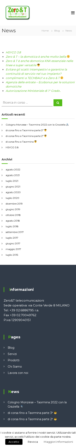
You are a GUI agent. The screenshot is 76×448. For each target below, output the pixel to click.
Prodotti (13, 360)
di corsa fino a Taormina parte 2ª (25, 135)
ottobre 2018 (13, 214)
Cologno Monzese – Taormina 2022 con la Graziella (36, 124)
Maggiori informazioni (58, 441)
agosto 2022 (13, 169)
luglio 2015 (12, 254)
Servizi (12, 354)
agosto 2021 (13, 175)
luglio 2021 (12, 180)
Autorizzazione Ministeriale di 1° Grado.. (33, 91)
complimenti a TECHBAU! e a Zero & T (33, 78)
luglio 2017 (12, 237)
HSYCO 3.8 (13, 52)
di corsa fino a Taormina (20, 141)
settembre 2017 (15, 232)
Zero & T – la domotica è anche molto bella (36, 56)
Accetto (14, 441)
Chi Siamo (15, 366)
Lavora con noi (18, 373)
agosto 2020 (13, 192)
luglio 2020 (12, 197)
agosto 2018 (13, 220)
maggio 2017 (13, 249)
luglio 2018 (12, 226)
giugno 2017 (13, 243)
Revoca (33, 441)
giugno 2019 (13, 209)
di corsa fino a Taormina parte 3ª (25, 130)
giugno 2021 (13, 186)
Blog (11, 348)
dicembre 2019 (14, 203)
